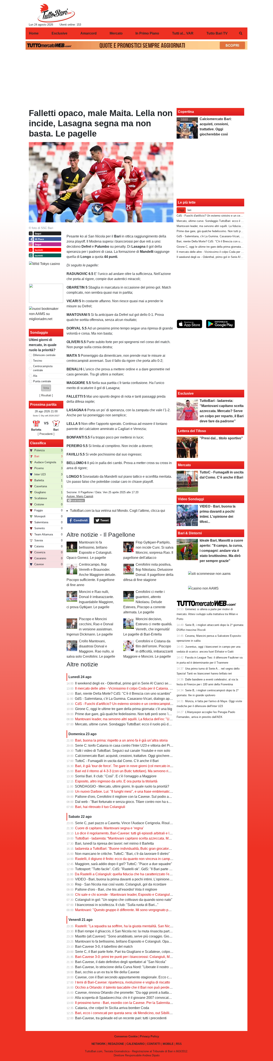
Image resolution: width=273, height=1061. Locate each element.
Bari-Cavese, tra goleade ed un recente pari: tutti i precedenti (121, 1018)
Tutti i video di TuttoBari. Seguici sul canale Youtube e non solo (122, 750)
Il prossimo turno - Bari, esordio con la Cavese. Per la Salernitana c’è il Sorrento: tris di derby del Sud (151, 1003)
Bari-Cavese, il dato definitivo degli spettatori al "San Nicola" (120, 962)
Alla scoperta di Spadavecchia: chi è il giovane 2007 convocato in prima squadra (136, 997)
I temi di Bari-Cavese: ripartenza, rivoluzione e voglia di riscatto (122, 982)
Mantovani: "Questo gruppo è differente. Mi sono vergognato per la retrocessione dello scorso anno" (150, 910)
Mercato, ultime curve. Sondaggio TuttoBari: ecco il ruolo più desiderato (129, 724)
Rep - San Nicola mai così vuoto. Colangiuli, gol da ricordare (120, 884)
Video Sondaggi (191, 499)
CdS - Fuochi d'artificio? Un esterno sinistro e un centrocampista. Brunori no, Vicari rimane (143, 704)
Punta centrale (42, 381)
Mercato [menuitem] (116, 33)
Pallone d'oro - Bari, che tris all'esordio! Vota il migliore (116, 889)
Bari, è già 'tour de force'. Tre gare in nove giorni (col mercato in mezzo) (128, 766)
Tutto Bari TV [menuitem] (217, 33)
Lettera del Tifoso (192, 431)
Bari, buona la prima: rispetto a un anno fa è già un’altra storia (121, 740)
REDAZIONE (116, 1043)
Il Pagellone (85, 492)
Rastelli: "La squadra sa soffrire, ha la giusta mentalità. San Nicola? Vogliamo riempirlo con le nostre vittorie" (156, 926)
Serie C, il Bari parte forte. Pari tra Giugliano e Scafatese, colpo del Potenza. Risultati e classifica (148, 951)
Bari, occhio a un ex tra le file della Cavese (107, 972)
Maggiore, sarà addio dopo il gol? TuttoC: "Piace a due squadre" (123, 864)
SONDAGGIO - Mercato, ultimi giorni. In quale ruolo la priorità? (122, 786)
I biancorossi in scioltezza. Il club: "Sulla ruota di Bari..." (116, 905)
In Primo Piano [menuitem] (147, 33)
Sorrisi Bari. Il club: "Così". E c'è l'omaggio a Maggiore (116, 776)
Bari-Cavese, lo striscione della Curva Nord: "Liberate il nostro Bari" (126, 967)
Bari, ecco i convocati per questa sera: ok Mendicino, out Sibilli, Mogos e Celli (133, 1013)
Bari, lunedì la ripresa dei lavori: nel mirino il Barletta (114, 843)
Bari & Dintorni (190, 533)
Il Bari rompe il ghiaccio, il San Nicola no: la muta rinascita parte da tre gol (130, 931)
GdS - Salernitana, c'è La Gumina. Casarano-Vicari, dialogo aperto (125, 698)
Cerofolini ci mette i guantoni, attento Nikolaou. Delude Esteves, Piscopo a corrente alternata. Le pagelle (144, 602)
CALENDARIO (135, 1043)
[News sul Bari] (56, 13)
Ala (35, 375)
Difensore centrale (44, 355)
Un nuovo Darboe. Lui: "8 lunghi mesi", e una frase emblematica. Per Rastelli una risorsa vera (145, 791)
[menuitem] (240, 33)
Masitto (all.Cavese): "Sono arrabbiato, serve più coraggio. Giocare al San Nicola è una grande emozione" (155, 936)
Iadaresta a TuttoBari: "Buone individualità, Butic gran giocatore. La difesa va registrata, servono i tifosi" (152, 848)
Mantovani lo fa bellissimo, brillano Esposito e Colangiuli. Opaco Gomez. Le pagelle (138, 941)
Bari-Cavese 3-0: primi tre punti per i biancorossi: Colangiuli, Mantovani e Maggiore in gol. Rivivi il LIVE (153, 957)
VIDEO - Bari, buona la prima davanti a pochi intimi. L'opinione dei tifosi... (130, 879)
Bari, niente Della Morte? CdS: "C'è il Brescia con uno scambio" (123, 693)
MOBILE (168, 1043)
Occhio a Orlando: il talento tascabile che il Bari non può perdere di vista (129, 987)
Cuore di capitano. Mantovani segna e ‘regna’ (109, 828)
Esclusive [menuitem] (59, 33)
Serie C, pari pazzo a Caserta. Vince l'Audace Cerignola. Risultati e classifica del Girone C (143, 823)
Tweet (104, 520)
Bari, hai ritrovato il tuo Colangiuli (100, 807)
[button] (46, 388)
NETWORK (98, 1043)
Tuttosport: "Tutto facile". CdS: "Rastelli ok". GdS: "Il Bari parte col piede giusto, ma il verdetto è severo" (152, 869)
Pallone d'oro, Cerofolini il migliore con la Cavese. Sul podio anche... (127, 796)
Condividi (80, 520)
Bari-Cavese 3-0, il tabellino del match (104, 946)
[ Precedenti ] (46, 434)
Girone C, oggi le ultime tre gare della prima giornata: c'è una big (123, 709)
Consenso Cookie (126, 1036)
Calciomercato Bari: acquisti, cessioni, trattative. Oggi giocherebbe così (128, 756)
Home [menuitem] (34, 33)
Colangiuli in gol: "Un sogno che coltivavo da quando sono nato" (123, 899)
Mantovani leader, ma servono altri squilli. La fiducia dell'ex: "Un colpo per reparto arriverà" (143, 719)
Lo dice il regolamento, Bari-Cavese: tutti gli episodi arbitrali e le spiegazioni (132, 833)
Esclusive (186, 393)
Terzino (37, 360)
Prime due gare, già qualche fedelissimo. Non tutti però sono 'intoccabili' (129, 714)
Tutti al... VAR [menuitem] (182, 33)
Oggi (181, 210)
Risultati (46, 395)
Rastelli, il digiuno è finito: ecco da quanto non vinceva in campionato (127, 859)
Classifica (38, 443)
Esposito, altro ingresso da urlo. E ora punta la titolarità (116, 781)
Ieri (189, 210)
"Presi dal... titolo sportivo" (221, 438)
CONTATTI (153, 1043)
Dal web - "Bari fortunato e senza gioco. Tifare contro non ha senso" (126, 802)
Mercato (184, 465)
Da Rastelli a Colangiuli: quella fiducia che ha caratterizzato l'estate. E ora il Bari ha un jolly (143, 874)
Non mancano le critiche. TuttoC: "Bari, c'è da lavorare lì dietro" (122, 853)
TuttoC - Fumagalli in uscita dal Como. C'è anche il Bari (117, 761)
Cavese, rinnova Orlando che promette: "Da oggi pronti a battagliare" (127, 992)
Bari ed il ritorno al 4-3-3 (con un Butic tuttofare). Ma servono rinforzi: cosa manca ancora (141, 771)
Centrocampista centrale (42, 368)
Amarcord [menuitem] (88, 33)
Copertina (186, 112)
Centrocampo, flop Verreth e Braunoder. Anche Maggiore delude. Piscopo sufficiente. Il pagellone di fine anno (91, 575)
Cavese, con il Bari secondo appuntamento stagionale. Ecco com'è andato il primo (137, 977)
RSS (179, 1043)
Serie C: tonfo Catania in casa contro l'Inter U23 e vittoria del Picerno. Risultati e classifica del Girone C (152, 745)
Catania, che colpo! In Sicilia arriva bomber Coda (112, 1008)
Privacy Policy (149, 1036)
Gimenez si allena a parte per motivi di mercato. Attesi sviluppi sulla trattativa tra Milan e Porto (207, 614)
